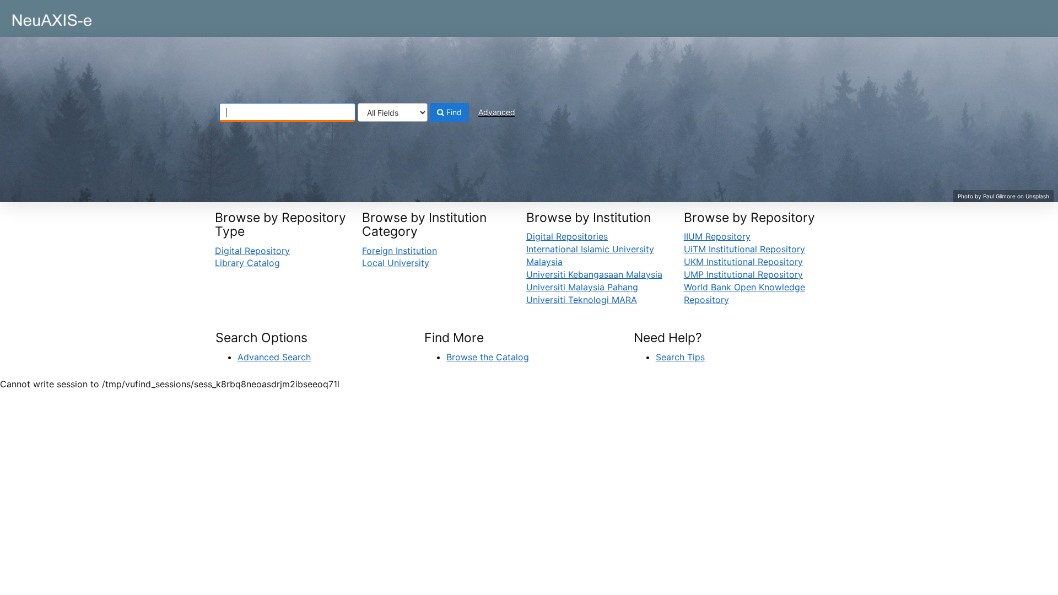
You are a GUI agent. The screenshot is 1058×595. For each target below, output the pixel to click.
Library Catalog (247, 262)
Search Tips (680, 357)
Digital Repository (252, 250)
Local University (395, 262)
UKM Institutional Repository (743, 261)
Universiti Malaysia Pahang (582, 287)
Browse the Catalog (487, 357)
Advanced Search (274, 357)
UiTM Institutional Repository (744, 249)
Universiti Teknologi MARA (581, 299)
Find (453, 112)
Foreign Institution (399, 250)
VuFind (36, 17)
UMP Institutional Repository (743, 274)
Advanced (496, 112)
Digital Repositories (567, 236)
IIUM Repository (717, 236)
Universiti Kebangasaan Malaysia (594, 274)
